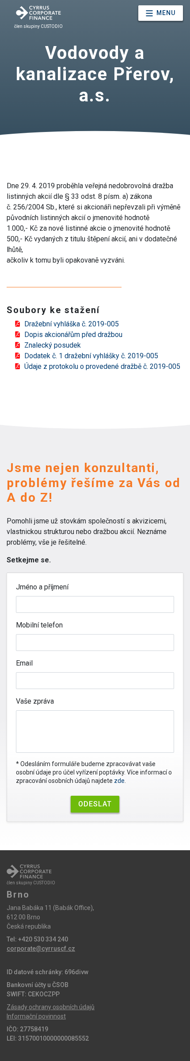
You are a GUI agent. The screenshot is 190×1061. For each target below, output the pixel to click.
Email (24, 663)
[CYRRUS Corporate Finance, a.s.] (38, 13)
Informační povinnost (36, 1016)
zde (119, 780)
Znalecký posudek (52, 345)
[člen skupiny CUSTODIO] (29, 871)
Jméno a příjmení (42, 587)
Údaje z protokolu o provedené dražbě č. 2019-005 (102, 366)
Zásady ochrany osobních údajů (51, 1007)
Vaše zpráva (35, 701)
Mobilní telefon (39, 625)
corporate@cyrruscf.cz (41, 948)
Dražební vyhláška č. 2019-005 (71, 324)
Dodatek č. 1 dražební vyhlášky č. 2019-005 (91, 356)
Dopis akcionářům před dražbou (73, 334)
